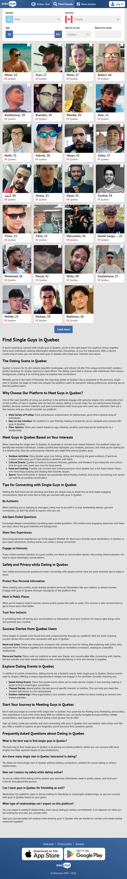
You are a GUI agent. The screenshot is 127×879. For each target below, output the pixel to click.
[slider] (9, 34)
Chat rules (48, 843)
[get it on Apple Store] (42, 854)
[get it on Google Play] (84, 854)
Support (79, 843)
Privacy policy (65, 843)
